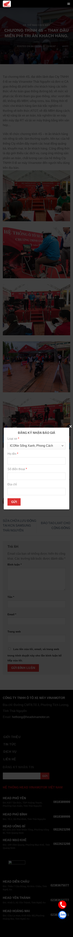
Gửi (14, 502)
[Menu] (68, 4)
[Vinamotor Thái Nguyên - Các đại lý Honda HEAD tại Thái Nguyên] (7, 4)
